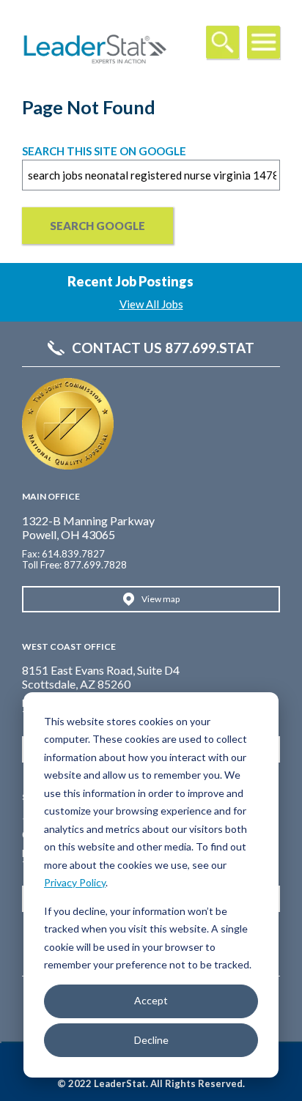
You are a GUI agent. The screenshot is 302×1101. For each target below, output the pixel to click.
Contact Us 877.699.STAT (163, 348)
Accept (151, 1000)
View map (160, 598)
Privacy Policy (75, 882)
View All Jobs (151, 304)
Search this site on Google (104, 150)
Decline (151, 1040)
